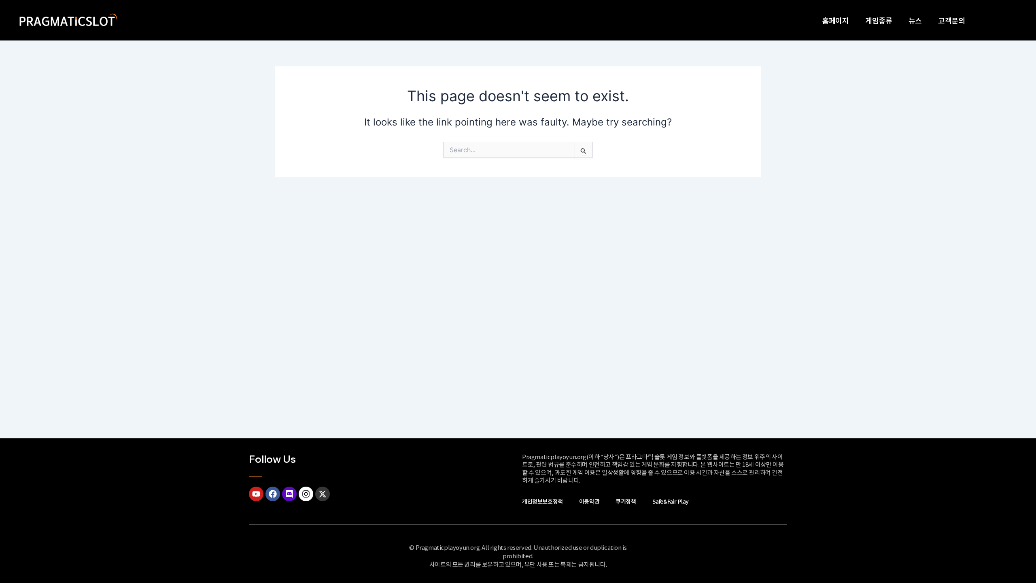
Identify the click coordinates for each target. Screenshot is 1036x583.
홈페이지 (835, 20)
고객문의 (951, 20)
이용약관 (589, 501)
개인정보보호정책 (542, 501)
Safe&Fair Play (670, 501)
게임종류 (878, 20)
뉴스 (915, 20)
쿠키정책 (626, 501)
